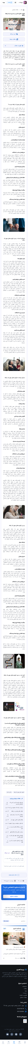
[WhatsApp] (11, 1034)
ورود (26, 991)
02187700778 (20, 1009)
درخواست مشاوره (14, 896)
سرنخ (10, 1031)
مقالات (25, 989)
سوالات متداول (23, 997)
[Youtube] (7, 1034)
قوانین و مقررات (23, 995)
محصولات (24, 986)
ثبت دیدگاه (7, 853)
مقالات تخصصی (15, 9)
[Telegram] (16, 1034)
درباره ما (25, 993)
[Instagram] (20, 1034)
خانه (22, 10)
